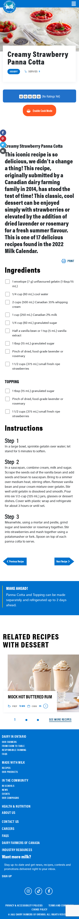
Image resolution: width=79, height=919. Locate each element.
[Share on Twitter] (3, 145)
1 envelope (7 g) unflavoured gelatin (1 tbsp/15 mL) (43, 283)
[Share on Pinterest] (3, 139)
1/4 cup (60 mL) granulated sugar (34, 323)
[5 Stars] (39, 96)
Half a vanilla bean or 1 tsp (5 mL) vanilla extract (39, 333)
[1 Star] (21, 96)
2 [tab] (26, 720)
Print (70, 261)
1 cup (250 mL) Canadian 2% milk (34, 315)
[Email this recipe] (3, 151)
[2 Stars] (25, 96)
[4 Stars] (34, 96)
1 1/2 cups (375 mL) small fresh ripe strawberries (36, 366)
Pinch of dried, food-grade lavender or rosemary (37, 353)
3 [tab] (38, 720)
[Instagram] (28, 891)
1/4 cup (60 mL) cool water (30, 294)
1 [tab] (14, 719)
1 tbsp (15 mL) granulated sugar (33, 343)
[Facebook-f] (49, 891)
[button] (73, 3)
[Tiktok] (38, 891)
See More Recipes (60, 719)
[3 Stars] (30, 96)
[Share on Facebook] (3, 133)
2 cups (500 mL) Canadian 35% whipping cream (40, 304)
